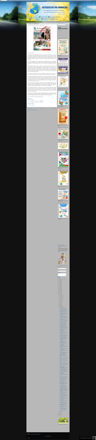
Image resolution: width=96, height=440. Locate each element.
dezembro (61, 295)
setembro (61, 298)
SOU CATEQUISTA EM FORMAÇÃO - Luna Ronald (63, 313)
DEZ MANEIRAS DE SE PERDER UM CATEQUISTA (63, 320)
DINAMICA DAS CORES (62, 362)
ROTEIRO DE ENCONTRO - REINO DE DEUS (63, 393)
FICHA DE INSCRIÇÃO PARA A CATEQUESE (63, 397)
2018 (59, 289)
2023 (59, 283)
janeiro (61, 411)
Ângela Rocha (30, 98)
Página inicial (42, 108)
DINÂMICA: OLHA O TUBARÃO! (63, 363)
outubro (61, 297)
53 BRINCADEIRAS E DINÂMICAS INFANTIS (62, 354)
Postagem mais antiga (54, 108)
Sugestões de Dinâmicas (62, 385)
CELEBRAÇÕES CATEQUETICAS (62, 373)
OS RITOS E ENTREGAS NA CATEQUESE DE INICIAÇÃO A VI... (63, 318)
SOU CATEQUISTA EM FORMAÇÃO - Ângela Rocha (63, 337)
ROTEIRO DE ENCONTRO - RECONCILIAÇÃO (63, 379)
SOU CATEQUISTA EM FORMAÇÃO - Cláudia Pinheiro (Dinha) (62, 342)
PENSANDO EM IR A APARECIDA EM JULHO (63, 404)
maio (60, 303)
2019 (59, 288)
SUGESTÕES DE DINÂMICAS (63, 377)
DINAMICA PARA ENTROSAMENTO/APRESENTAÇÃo (63, 346)
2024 (59, 282)
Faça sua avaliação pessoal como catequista (63, 348)
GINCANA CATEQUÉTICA (63, 321)
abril (60, 304)
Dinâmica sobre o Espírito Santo (63, 364)
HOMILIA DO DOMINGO (62, 322)
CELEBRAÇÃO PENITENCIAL (63, 371)
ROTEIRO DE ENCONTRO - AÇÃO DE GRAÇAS (63, 386)
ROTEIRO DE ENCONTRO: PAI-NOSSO (63, 406)
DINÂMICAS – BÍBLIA (62, 365)
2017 (59, 290)
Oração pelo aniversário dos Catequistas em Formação (63, 309)
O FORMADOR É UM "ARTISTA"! (62, 315)
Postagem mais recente (30, 108)
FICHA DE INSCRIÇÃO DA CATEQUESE (63, 401)
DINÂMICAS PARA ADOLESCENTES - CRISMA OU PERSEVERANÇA (63, 368)
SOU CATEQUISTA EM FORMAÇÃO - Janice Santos (63, 311)
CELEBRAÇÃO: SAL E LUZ (63, 376)
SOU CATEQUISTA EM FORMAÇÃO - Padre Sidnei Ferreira (63, 333)
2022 (59, 284)
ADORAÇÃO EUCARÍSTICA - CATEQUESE (63, 344)
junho (60, 302)
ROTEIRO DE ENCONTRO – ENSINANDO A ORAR (63, 395)
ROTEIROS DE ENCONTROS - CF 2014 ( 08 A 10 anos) (63, 328)
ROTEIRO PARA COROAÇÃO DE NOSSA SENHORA (63, 402)
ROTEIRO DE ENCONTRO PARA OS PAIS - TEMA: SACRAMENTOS (63, 383)
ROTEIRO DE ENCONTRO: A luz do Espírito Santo (63, 408)
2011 (59, 415)
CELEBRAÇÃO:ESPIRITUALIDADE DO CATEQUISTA (63, 370)
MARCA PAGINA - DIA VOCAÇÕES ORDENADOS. (63, 352)
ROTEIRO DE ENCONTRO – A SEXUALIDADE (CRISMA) (63, 388)
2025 (59, 281)
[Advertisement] (63, 232)
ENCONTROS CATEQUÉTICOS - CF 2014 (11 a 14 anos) (63, 330)
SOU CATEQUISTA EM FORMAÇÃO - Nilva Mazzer (63, 335)
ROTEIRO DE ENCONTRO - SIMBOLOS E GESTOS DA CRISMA (63, 391)
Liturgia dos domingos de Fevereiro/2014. (62, 381)
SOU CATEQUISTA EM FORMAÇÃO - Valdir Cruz (63, 326)
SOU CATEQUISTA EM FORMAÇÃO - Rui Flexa (63, 324)
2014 (59, 294)
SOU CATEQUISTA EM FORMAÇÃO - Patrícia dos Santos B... (63, 339)
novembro (61, 296)
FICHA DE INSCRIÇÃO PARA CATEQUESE (63, 399)
